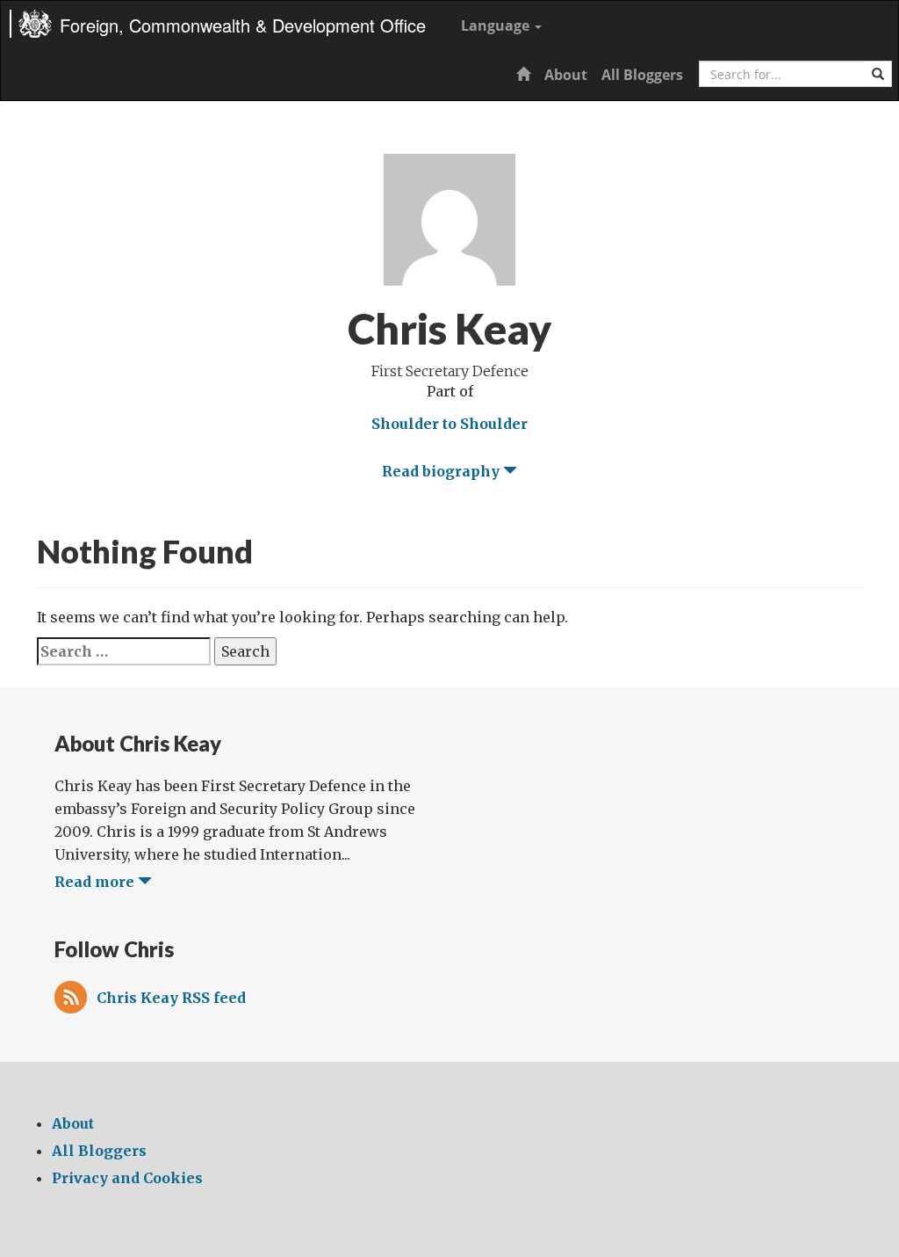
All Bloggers (642, 74)
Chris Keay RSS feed (171, 997)
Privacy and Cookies (127, 1178)
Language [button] (497, 25)
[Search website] (878, 74)
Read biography (442, 471)
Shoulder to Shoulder (449, 423)
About (565, 74)
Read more (96, 881)
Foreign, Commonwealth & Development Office (243, 25)
